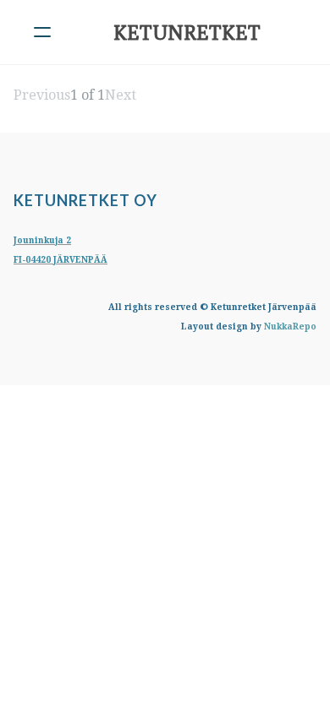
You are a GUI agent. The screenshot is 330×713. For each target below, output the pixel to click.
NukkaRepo (290, 326)
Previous (42, 95)
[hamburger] (42, 32)
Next (120, 95)
